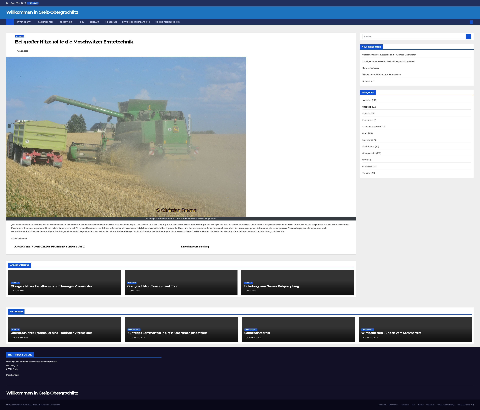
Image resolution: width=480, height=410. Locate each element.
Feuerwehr (66, 22)
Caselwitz (367, 107)
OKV (82, 22)
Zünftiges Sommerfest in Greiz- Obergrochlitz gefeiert (388, 61)
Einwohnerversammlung (195, 246)
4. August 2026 (370, 337)
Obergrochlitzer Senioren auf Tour (152, 286)
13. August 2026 (137, 337)
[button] (467, 22)
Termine (366, 173)
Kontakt (95, 22)
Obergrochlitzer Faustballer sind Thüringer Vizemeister (51, 286)
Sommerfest (368, 81)
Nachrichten (45, 22)
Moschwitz (367, 140)
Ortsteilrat (23, 22)
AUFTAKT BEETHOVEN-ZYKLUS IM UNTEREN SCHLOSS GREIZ (49, 246)
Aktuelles (20, 36)
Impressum (111, 22)
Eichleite (366, 113)
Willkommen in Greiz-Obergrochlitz (42, 12)
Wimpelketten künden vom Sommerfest (381, 74)
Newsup (42, 405)
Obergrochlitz (369, 153)
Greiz (365, 133)
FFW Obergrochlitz (371, 126)
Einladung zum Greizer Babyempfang (271, 286)
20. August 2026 (20, 337)
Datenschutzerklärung (136, 22)
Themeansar (55, 405)
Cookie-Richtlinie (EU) (167, 22)
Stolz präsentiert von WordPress (19, 405)
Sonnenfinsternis (370, 68)
